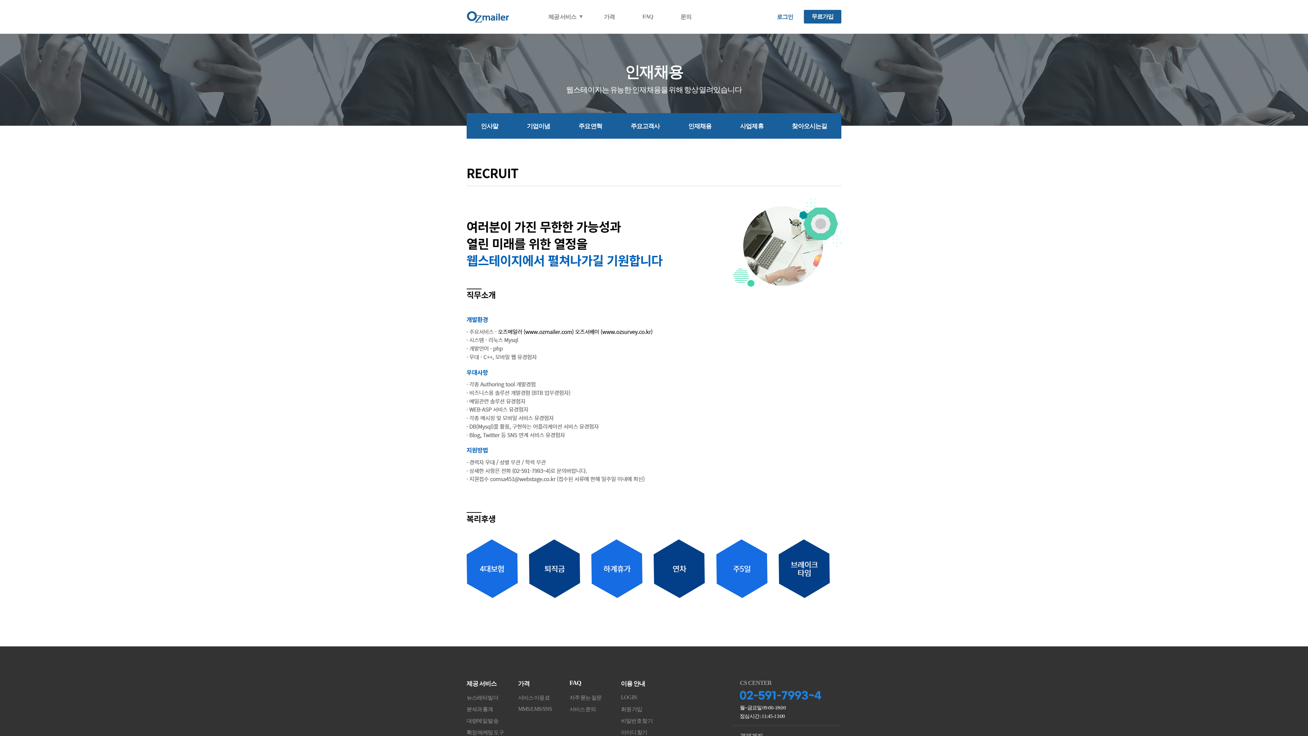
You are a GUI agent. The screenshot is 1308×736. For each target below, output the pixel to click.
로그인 (785, 17)
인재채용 (700, 126)
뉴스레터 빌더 (482, 698)
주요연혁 (590, 126)
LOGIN (629, 697)
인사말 (489, 126)
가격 (609, 17)
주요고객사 (645, 126)
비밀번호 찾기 (637, 721)
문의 (686, 17)
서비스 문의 (583, 709)
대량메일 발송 (482, 721)
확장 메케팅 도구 (485, 732)
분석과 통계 (480, 709)
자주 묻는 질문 (586, 698)
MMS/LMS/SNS (535, 709)
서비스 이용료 (534, 698)
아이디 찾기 (634, 732)
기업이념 (538, 126)
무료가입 (823, 16)
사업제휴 (751, 126)
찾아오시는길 (809, 126)
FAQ (647, 16)
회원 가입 (631, 709)
